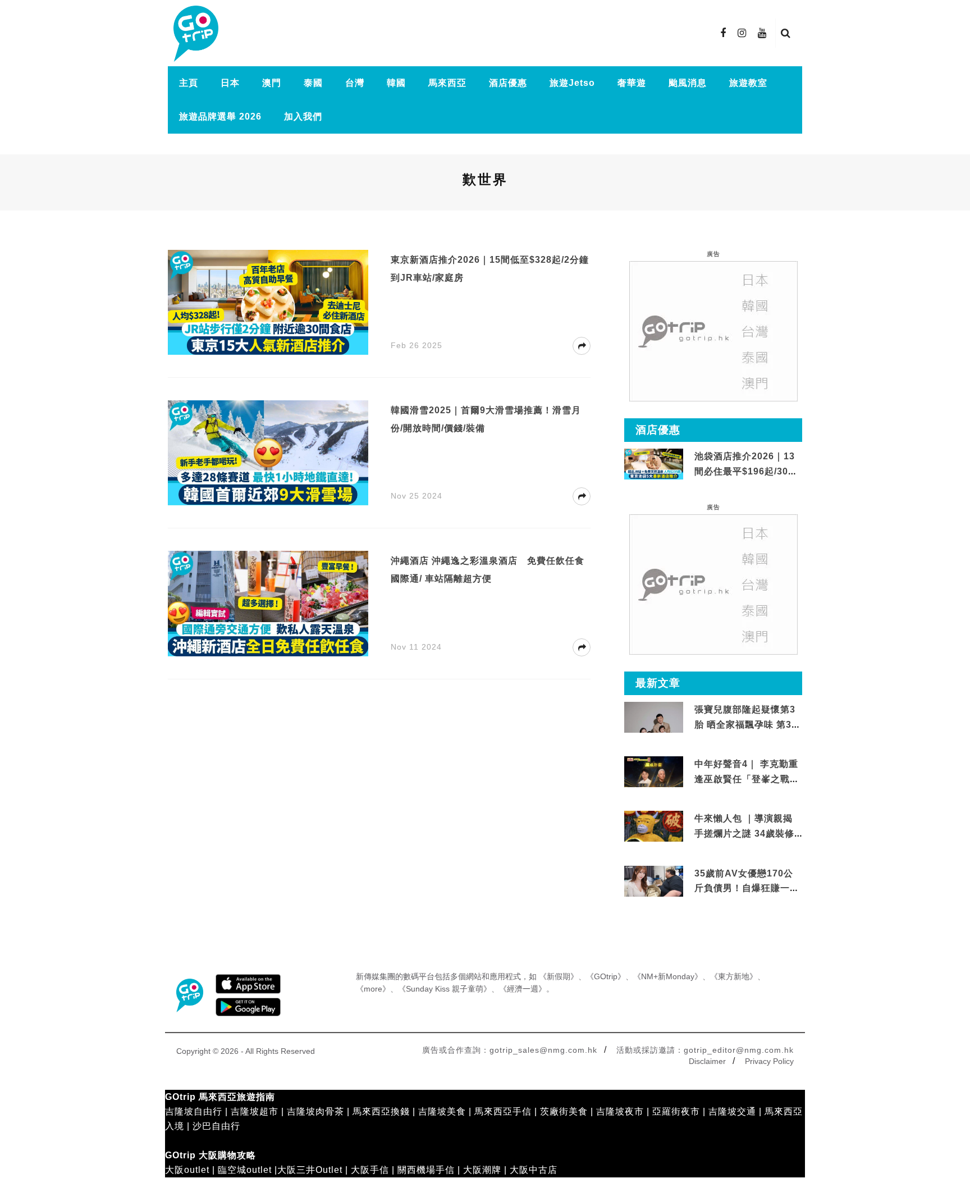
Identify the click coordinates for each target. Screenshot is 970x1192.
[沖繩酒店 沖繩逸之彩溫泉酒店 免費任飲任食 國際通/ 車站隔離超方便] (268, 603)
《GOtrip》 (605, 976)
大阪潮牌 (482, 1170)
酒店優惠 (508, 83)
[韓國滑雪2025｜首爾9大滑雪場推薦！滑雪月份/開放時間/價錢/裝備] (268, 452)
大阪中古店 (533, 1170)
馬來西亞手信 (503, 1111)
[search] (786, 33)
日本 (230, 83)
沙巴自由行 (216, 1126)
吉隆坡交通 (732, 1111)
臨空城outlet (245, 1170)
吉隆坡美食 (442, 1111)
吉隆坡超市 (254, 1111)
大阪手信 (370, 1170)
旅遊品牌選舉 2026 (220, 116)
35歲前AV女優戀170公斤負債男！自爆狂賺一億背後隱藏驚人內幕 (746, 888)
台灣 (354, 83)
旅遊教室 (748, 83)
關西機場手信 (426, 1170)
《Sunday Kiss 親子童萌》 (444, 988)
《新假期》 (558, 976)
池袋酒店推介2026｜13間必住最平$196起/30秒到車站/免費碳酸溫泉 (746, 471)
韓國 (396, 83)
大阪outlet (187, 1170)
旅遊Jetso (572, 83)
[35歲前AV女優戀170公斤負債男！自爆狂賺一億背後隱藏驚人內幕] (653, 881)
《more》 (373, 988)
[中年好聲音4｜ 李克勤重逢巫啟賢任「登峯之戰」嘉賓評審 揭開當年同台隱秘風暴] (653, 772)
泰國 (313, 83)
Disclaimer (707, 1061)
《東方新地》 (733, 976)
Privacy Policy (769, 1061)
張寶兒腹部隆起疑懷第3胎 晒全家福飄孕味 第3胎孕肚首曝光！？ (747, 724)
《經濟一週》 (522, 988)
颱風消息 (688, 83)
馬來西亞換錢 (381, 1111)
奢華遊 (631, 83)
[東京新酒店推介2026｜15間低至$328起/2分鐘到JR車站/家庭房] (268, 302)
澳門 (271, 83)
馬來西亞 (447, 83)
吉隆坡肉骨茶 (315, 1111)
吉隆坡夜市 (620, 1111)
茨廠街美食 (564, 1111)
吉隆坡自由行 (193, 1111)
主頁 (188, 83)
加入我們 (303, 116)
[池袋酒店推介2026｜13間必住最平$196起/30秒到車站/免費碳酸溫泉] (653, 463)
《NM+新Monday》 (667, 976)
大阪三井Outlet (309, 1170)
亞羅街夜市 (676, 1111)
